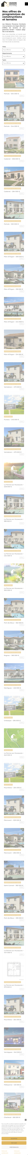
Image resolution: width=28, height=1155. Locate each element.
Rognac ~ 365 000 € (11, 655)
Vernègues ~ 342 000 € (13, 1052)
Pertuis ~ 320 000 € (11, 224)
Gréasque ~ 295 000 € (12, 720)
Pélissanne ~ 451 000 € (12, 1085)
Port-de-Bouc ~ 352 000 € (13, 623)
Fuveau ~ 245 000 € (11, 419)
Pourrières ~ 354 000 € (12, 1020)
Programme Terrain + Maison (12, 90)
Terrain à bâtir (8, 416)
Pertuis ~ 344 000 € (11, 126)
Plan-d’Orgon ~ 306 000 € (14, 257)
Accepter (14, 1138)
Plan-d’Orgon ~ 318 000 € (13, 289)
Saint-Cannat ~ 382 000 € (13, 885)
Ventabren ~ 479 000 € (12, 452)
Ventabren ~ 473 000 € (12, 387)
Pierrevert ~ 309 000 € (12, 820)
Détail (21, 95)
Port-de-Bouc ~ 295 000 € (13, 918)
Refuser (14, 1143)
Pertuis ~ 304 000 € (11, 94)
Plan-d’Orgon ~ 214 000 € (13, 354)
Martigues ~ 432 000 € (12, 688)
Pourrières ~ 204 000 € (12, 788)
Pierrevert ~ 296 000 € (12, 853)
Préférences (14, 1147)
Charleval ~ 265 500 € (12, 1117)
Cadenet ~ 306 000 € (12, 159)
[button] (25, 1120)
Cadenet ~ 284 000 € (12, 191)
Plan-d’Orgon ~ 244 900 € (14, 322)
